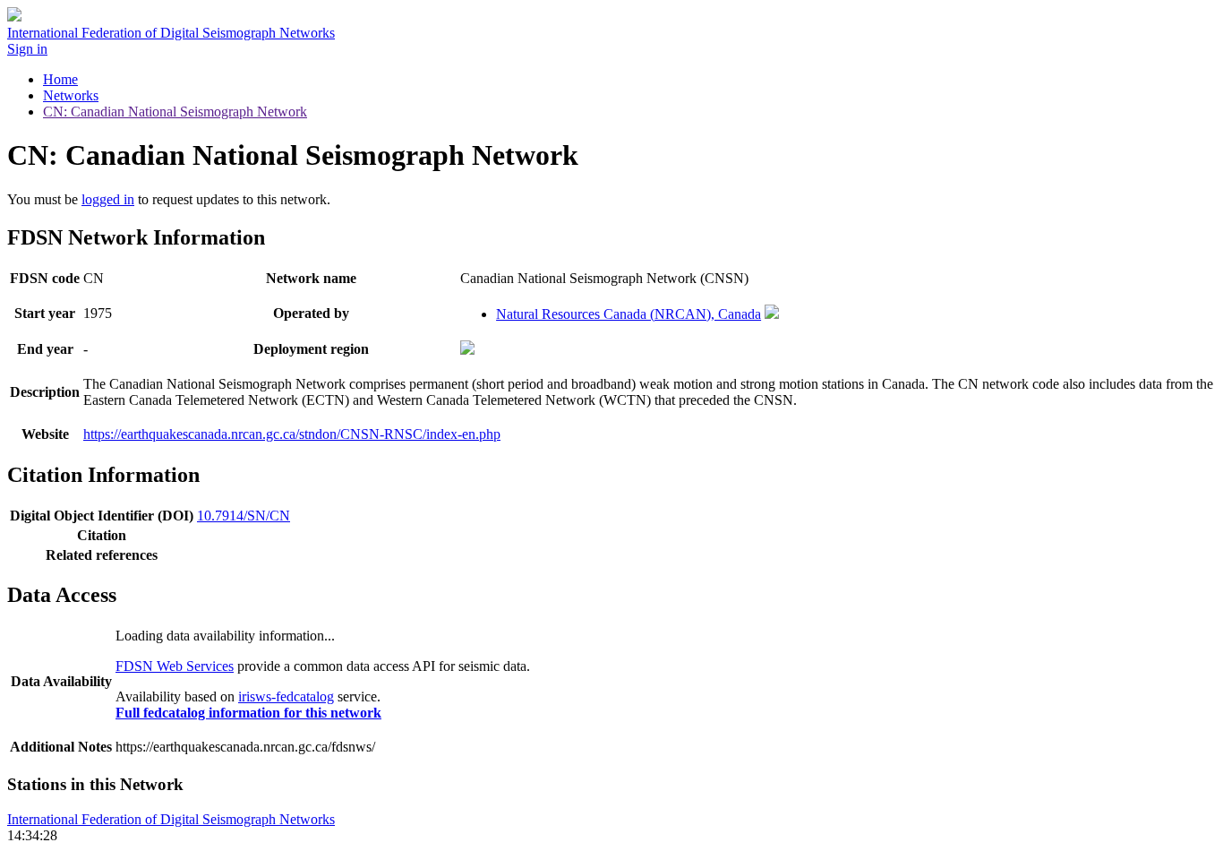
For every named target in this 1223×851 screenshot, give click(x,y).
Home (60, 79)
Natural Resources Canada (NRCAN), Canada (628, 314)
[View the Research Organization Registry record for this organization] (772, 314)
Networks (70, 95)
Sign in (27, 48)
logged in (107, 199)
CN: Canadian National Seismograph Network (175, 111)
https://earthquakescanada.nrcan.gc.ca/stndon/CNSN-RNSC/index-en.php (291, 434)
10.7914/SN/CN (243, 515)
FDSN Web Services (174, 666)
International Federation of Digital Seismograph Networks (171, 819)
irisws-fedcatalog (286, 696)
